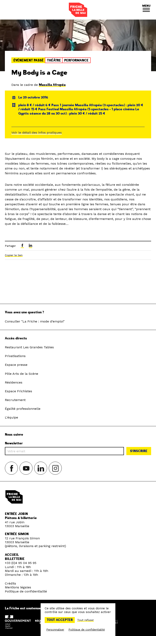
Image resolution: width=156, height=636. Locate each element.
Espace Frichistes (18, 391)
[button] (146, 10)
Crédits (10, 583)
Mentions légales (18, 587)
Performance (76, 60)
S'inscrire (138, 451)
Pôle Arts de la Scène (21, 374)
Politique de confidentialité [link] (86, 629)
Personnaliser (55, 629)
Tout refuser (85, 620)
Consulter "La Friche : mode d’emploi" (35, 321)
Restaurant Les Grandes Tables (29, 347)
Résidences (13, 382)
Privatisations (15, 356)
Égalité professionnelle (22, 409)
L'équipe (11, 417)
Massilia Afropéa (52, 85)
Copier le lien (14, 255)
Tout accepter (60, 620)
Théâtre (54, 60)
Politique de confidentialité (26, 591)
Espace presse (16, 365)
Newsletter (14, 443)
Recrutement (15, 400)
